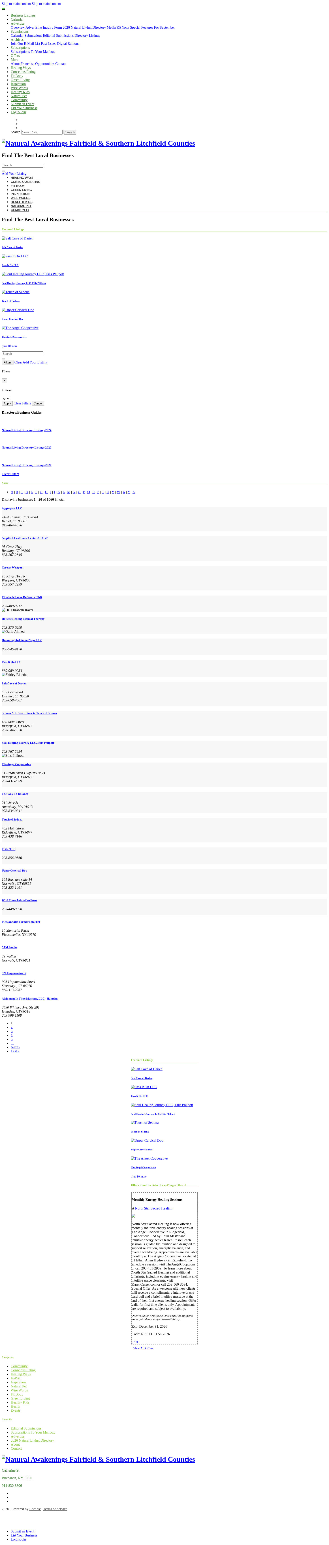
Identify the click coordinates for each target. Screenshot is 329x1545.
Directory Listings (87, 35)
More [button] (14, 60)
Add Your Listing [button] (35, 362)
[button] (164, 174)
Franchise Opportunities (37, 64)
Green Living (20, 80)
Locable (35, 1509)
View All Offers (143, 1348)
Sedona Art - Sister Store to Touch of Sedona (29, 713)
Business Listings (23, 15)
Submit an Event (22, 104)
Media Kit (114, 27)
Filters (8, 362)
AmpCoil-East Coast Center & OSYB (25, 538)
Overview (18, 27)
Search (15, 132)
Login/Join (18, 112)
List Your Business (24, 108)
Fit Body (17, 76)
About (15, 64)
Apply (7, 403)
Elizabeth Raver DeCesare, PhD (22, 597)
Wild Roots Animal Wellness (19, 900)
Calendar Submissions (26, 35)
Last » (15, 1051)
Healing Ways (21, 68)
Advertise (17, 1436)
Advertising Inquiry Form (44, 27)
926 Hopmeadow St (14, 973)
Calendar (17, 19)
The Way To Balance (15, 793)
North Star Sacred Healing (153, 1208)
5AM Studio (9, 947)
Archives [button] (17, 39)
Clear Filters (22, 403)
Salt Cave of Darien (14, 683)
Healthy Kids (20, 92)
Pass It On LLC (11, 662)
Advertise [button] (17, 23)
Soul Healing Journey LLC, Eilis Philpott (28, 742)
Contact (60, 64)
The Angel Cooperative (16, 764)
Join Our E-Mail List (25, 43)
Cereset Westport (12, 567)
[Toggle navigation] (3, 9)
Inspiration (18, 84)
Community (19, 100)
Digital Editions (68, 43)
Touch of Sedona (12, 819)
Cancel (38, 403)
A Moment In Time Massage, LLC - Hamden (30, 998)
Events (15, 1410)
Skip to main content (16, 4)
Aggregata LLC (12, 508)
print (135, 1342)
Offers (15, 56)
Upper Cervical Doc (14, 870)
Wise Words (19, 88)
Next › (15, 1047)
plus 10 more (9, 346)
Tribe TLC (8, 849)
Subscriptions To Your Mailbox (33, 51)
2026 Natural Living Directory (84, 27)
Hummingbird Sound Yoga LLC (22, 640)
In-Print (16, 1378)
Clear (18, 362)
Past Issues (48, 43)
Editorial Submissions (58, 35)
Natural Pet (19, 96)
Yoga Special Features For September (148, 27)
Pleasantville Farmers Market (21, 921)
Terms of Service (55, 1509)
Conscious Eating (23, 72)
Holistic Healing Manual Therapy (23, 618)
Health (15, 1406)
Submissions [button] (19, 31)
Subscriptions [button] (20, 47)
